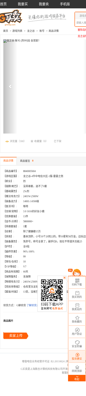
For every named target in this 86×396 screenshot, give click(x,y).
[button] (10, 86)
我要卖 (44, 4)
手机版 (65, 4)
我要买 (23, 4)
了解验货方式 (34, 305)
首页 (3, 4)
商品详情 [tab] (8, 160)
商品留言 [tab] (26, 160)
